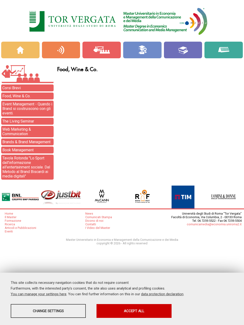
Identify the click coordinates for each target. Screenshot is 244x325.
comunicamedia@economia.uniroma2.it (214, 224)
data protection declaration (162, 294)
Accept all (134, 311)
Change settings (48, 311)
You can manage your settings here (38, 294)
